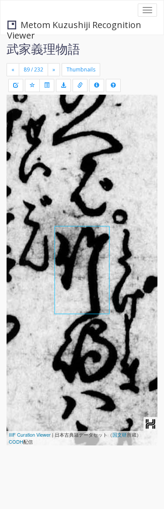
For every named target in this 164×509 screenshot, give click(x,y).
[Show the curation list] (46, 85)
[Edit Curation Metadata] (15, 85)
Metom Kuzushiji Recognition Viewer (74, 25)
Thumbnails (80, 69)
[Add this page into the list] (32, 85)
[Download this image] (63, 85)
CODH (16, 441)
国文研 (119, 434)
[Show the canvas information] (80, 85)
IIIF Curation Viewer (30, 434)
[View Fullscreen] (18, 139)
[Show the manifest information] (96, 85)
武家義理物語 (43, 48)
